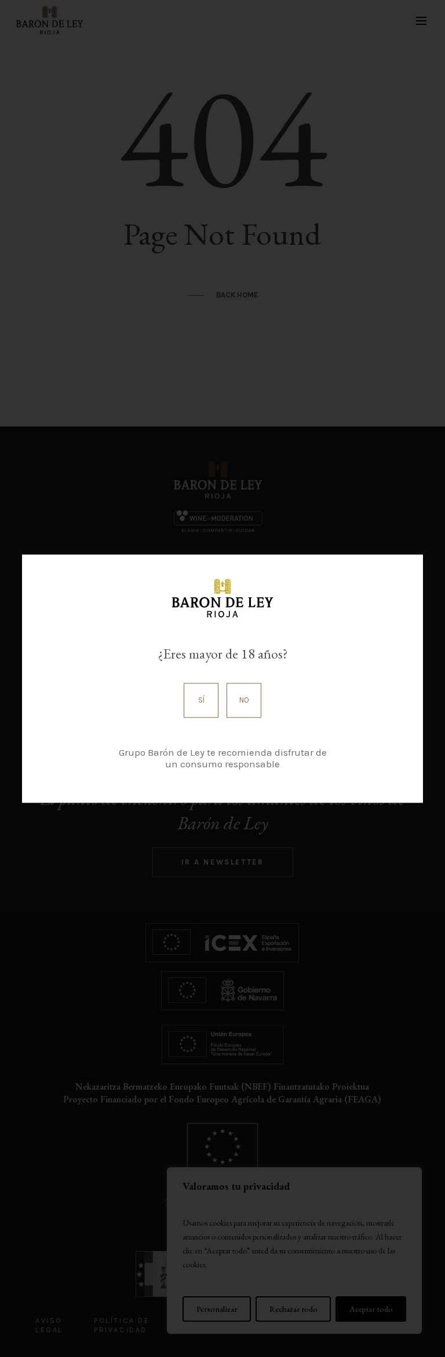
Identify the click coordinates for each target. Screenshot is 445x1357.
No (244, 700)
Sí (201, 700)
